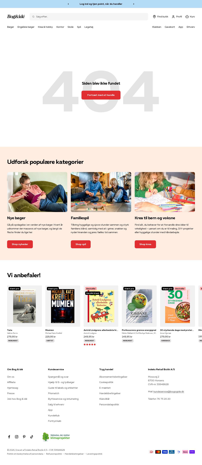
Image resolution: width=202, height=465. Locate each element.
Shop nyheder (20, 244)
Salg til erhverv (56, 404)
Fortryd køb (54, 420)
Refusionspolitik (54, 453)
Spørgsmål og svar (58, 376)
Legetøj (88, 26)
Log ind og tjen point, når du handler (101, 3)
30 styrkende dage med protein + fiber (177, 330)
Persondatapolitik (109, 404)
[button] (90, 344)
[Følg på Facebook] (9, 437)
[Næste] (133, 4)
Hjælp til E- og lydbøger (61, 382)
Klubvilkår (104, 398)
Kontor (60, 26)
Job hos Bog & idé (17, 398)
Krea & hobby (45, 26)
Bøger (10, 26)
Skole (70, 26)
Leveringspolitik (94, 453)
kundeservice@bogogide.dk (168, 391)
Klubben (156, 26)
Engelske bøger (25, 26)
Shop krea (145, 244)
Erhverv (191, 26)
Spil (79, 26)
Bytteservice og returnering (63, 398)
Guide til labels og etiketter (63, 387)
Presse (10, 393)
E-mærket (105, 387)
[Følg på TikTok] (32, 437)
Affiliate (11, 382)
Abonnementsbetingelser (113, 376)
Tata (9, 330)
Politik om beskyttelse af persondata (25, 453)
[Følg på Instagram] (17, 437)
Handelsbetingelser (110, 393)
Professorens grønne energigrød (139, 330)
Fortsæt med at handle (101, 94)
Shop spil (81, 244)
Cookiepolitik (106, 382)
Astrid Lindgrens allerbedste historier (101, 330)
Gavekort (170, 26)
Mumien (49, 330)
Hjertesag (12, 387)
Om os (10, 376)
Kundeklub (54, 415)
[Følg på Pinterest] (24, 437)
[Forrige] (68, 4)
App (180, 26)
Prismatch (53, 393)
